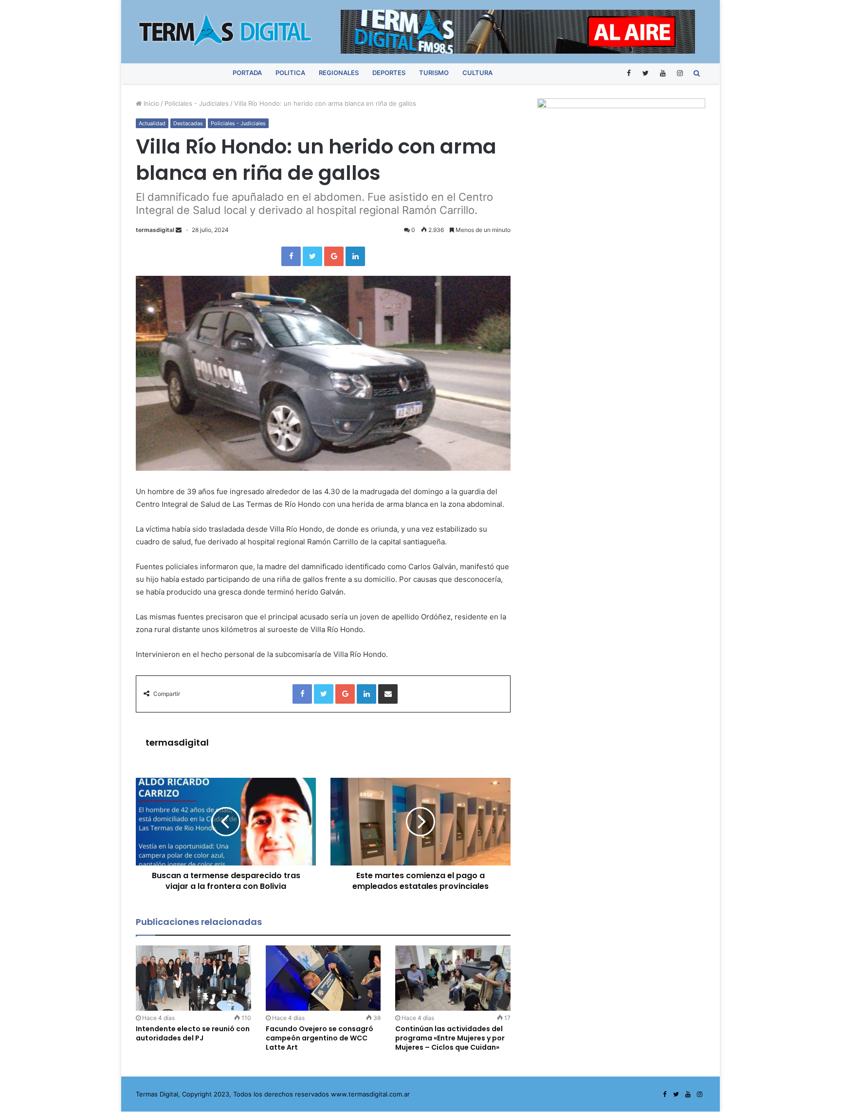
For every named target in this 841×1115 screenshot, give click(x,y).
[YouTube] (662, 72)
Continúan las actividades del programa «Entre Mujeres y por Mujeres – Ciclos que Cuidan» (450, 1038)
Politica (290, 73)
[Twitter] (645, 72)
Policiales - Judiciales (197, 103)
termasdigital (155, 229)
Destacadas (188, 123)
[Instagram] (679, 72)
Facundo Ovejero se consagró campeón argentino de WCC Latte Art (319, 1038)
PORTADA (247, 73)
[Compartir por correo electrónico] (388, 694)
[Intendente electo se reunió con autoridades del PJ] (193, 977)
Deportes (388, 73)
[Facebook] (628, 72)
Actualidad (152, 123)
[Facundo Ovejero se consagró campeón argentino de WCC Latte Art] (323, 977)
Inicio (150, 103)
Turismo (434, 73)
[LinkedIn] (355, 256)
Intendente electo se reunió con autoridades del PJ (193, 1033)
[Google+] (334, 256)
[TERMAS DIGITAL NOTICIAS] (226, 30)
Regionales (339, 73)
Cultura (477, 73)
